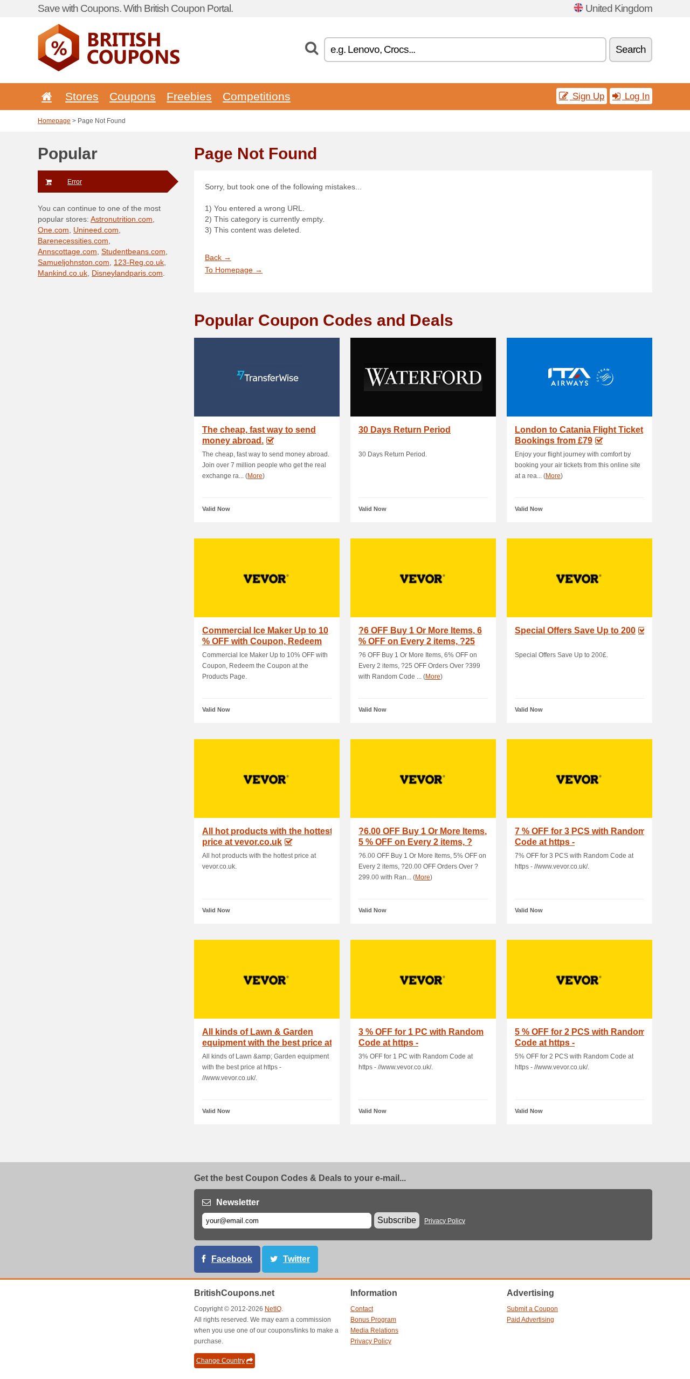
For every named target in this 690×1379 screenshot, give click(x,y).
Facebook (231, 1259)
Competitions (257, 96)
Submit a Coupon (532, 1309)
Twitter (296, 1259)
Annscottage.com (67, 251)
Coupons (132, 96)
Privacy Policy (444, 1221)
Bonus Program (373, 1319)
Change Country (220, 1360)
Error (74, 182)
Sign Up (587, 96)
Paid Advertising (530, 1319)
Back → (218, 257)
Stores (82, 96)
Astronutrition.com (122, 219)
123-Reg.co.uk (139, 262)
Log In (636, 96)
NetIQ (273, 1309)
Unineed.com (96, 230)
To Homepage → (234, 269)
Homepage (54, 121)
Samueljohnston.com (73, 262)
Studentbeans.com (133, 251)
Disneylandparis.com (127, 273)
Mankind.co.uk (62, 273)
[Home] (45, 96)
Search (631, 49)
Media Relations (374, 1330)
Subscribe (396, 1220)
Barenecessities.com (73, 240)
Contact (361, 1309)
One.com (53, 230)
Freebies (189, 96)
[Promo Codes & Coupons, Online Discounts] (109, 69)
